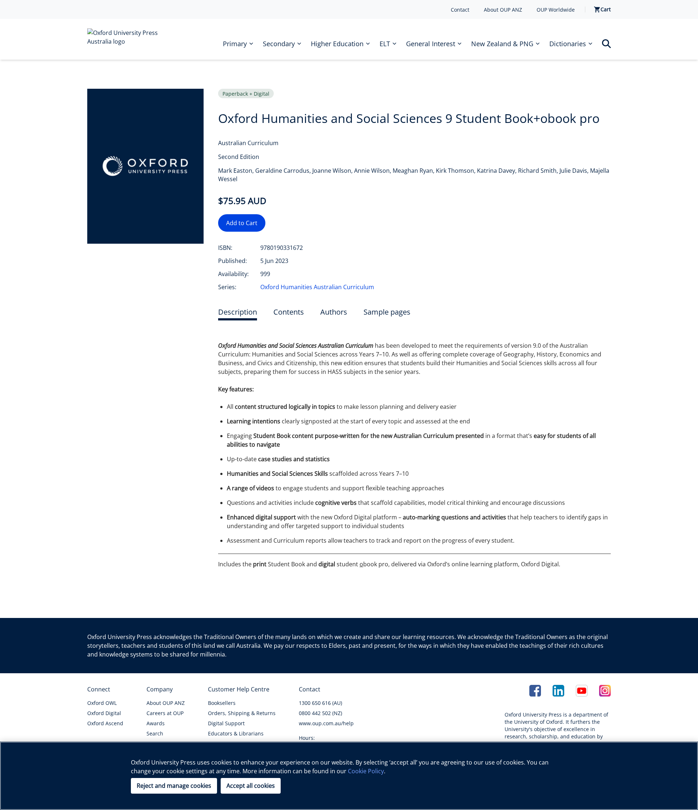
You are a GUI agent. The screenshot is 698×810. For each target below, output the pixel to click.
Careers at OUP (165, 713)
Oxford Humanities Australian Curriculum (317, 287)
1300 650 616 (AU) (320, 702)
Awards (156, 723)
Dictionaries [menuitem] (567, 43)
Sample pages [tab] (387, 312)
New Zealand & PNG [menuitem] (502, 43)
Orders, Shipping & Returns (242, 713)
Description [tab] (237, 312)
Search (155, 733)
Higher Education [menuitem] (337, 43)
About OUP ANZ (503, 9)
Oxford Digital (104, 713)
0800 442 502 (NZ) (320, 713)
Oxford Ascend (105, 723)
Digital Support (226, 723)
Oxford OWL (102, 702)
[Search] (606, 43)
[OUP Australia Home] (128, 39)
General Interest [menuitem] (430, 43)
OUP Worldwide (556, 9)
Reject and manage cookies (174, 786)
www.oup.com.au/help (326, 723)
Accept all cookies (250, 786)
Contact (460, 9)
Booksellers (222, 702)
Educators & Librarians (236, 733)
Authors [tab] (333, 312)
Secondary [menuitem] (279, 43)
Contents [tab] (288, 312)
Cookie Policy (366, 771)
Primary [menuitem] (235, 43)
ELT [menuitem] (385, 43)
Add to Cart (241, 223)
